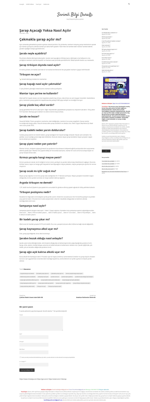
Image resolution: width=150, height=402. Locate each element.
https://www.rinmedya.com (28, 379)
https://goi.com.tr (42, 379)
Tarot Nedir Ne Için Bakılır (108, 161)
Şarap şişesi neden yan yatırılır (45, 283)
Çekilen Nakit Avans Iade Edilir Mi (31, 297)
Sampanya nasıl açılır (43, 276)
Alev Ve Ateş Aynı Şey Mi (108, 166)
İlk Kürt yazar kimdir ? (107, 37)
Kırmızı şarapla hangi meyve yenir (74, 273)
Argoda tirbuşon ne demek (27, 273)
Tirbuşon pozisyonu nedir (54, 286)
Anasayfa (21, 4)
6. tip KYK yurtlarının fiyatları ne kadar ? (111, 41)
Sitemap (63, 379)
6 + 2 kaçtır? (22, 361)
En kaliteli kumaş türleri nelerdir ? (110, 62)
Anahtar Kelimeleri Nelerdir (86, 297)
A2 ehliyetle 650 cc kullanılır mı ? (109, 32)
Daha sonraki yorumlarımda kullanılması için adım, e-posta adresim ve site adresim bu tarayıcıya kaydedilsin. (48, 357)
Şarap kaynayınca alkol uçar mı (28, 283)
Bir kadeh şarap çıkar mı (42, 273)
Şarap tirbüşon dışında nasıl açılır (81, 283)
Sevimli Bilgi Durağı (75, 15)
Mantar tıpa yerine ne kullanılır (27, 276)
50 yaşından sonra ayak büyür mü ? (110, 66)
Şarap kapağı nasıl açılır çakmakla (70, 280)
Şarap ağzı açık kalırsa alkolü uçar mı (29, 280)
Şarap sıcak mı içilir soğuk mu (63, 283)
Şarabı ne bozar (55, 276)
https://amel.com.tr (55, 379)
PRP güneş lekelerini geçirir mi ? (109, 49)
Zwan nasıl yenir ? (106, 45)
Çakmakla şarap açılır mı (57, 273)
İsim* (20, 334)
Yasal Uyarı (38, 4)
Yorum (21, 315)
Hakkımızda (46, 4)
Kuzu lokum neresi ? (106, 57)
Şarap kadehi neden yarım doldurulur (50, 280)
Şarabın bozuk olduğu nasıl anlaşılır (84, 276)
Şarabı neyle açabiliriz (67, 276)
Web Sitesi (21, 349)
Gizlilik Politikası (30, 4)
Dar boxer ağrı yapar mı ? (108, 53)
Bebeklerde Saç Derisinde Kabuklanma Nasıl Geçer (114, 171)
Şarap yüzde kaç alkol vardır (27, 286)
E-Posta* (21, 341)
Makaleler (27, 269)
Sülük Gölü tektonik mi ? (107, 70)
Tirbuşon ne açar (41, 286)
